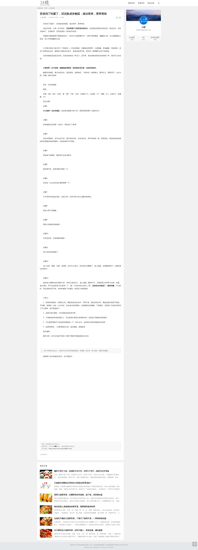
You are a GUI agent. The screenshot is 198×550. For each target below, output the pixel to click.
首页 (45, 8)
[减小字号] (120, 18)
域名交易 (151, 3)
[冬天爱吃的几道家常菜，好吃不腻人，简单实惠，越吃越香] (46, 533)
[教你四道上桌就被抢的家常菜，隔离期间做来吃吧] (46, 509)
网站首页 (131, 3)
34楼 (71, 545)
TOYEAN (110, 547)
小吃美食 (52, 8)
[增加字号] (117, 18)
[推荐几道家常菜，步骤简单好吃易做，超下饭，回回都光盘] (46, 497)
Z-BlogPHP (96, 547)
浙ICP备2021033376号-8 (120, 545)
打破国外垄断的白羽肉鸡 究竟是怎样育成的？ (73, 483)
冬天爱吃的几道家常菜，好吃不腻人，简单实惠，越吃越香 (78, 530)
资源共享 (141, 3)
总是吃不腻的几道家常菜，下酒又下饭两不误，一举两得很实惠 (80, 518)
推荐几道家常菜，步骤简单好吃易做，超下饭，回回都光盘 (78, 495)
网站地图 (109, 545)
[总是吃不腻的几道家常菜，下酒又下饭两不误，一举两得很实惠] (46, 521)
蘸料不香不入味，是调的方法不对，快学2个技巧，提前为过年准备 (81, 471)
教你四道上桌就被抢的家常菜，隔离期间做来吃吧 (74, 507)
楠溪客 (44, 17)
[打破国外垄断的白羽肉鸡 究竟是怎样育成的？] (46, 486)
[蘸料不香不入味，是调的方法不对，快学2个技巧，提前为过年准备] (46, 474)
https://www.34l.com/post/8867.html (60, 448)
